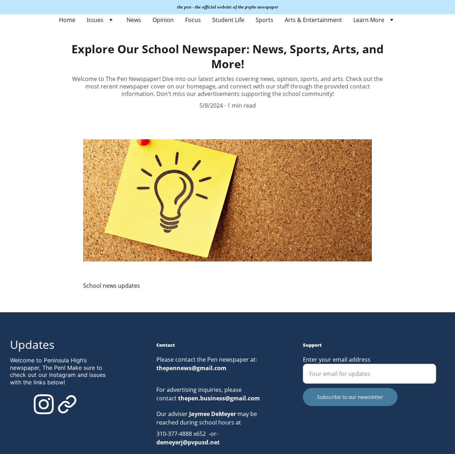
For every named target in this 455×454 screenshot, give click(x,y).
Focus (193, 20)
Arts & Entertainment (313, 20)
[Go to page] (67, 404)
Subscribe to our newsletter (350, 397)
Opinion (163, 20)
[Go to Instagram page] (44, 404)
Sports (264, 20)
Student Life (228, 20)
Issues (95, 20)
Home (67, 20)
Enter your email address (336, 359)
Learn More (368, 20)
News (134, 20)
